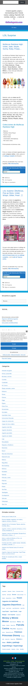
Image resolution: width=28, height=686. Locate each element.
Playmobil (4, 483)
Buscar (22, 2)
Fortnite (14, 598)
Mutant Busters (13, 621)
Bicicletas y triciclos (6, 376)
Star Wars (4, 489)
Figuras (4, 403)
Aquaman (9, 591)
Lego (3, 439)
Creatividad (4, 382)
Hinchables (4, 412)
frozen (19, 598)
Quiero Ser (7, 639)
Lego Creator (8, 608)
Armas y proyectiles (7, 373)
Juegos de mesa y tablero (8, 424)
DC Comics (5, 385)
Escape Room (8, 598)
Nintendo (4, 474)
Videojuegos (5, 501)
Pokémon (18, 632)
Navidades (4, 471)
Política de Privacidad (15, 354)
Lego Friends (13, 611)
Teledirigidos (5, 492)
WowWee (22, 649)
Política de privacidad (19, 661)
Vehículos (4, 498)
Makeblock (18, 614)
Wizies (17, 649)
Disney (3, 394)
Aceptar (14, 344)
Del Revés (9, 594)
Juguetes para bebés (7, 433)
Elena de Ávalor (20, 594)
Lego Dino (22, 608)
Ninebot (8, 625)
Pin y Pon (13, 628)
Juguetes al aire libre (7, 427)
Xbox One (4, 504)
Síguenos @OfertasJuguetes (10, 319)
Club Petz (4, 594)
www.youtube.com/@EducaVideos (10, 322)
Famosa (4, 397)
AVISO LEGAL (6, 661)
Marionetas (4, 447)
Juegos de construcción (8, 421)
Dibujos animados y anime (8, 388)
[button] (26, 331)
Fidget (3, 400)
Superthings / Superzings (12, 646)
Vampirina (13, 649)
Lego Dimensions (15, 608)
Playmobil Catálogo (6, 358)
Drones (14, 594)
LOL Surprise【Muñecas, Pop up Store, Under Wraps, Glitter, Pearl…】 (13, 193)
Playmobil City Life (9, 632)
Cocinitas (4, 379)
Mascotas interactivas (7, 453)
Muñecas (7, 177)
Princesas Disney (11, 635)
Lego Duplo (5, 611)
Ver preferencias (14, 352)
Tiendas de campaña (6, 649)
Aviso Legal (23, 354)
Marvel (3, 450)
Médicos (4, 459)
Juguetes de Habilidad (10, 601)
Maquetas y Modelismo (7, 445)
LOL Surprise (8, 180)
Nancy (19, 621)
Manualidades (5, 442)
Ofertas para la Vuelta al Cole (9, 516)
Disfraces (4, 391)
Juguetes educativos (7, 430)
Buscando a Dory (19, 591)
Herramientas (5, 409)
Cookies (12, 661)
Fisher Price (5, 406)
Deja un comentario (10, 182)
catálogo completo (9, 156)
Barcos (14, 591)
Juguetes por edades (7, 436)
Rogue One (13, 639)
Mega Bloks (5, 462)
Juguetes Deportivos (11, 605)
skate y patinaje (13, 642)
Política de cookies (6, 354)
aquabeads (4, 591)
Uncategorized (5, 495)
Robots (3, 486)
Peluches (4, 480)
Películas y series (6, 477)
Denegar (14, 348)
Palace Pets (13, 625)
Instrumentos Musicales (8, 418)
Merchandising (5, 465)
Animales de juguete (7, 370)
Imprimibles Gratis (6, 415)
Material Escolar (6, 456)
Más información (13, 163)
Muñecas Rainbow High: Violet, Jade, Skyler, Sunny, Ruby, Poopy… (13, 46)
